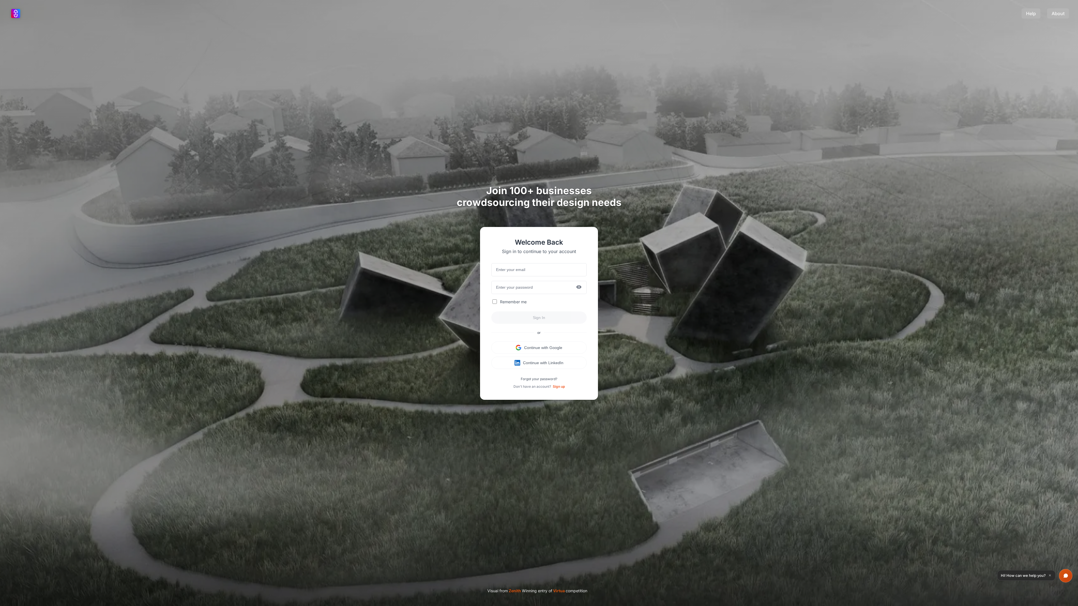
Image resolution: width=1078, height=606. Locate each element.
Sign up (559, 386)
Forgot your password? (539, 379)
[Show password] (578, 287)
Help (1031, 13)
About (1058, 13)
